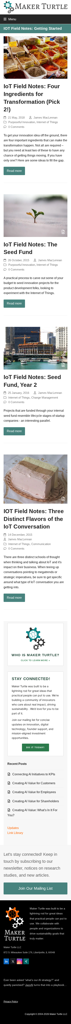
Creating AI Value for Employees (34, 792)
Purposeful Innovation (21, 122)
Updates (13, 828)
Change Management (44, 397)
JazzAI (29, 984)
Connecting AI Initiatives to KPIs (33, 774)
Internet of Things (47, 122)
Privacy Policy (11, 1001)
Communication (41, 544)
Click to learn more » (35, 660)
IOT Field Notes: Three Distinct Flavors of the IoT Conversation (34, 519)
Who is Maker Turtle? (35, 655)
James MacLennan (45, 117)
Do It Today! (35, 747)
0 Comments (16, 126)
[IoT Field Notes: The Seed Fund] (36, 215)
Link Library (15, 832)
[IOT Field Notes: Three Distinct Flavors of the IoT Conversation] (36, 479)
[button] (10, 19)
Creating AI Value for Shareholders (35, 801)
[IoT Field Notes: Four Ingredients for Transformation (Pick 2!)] (36, 57)
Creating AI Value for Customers (33, 783)
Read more (14, 170)
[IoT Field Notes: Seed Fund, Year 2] (36, 348)
